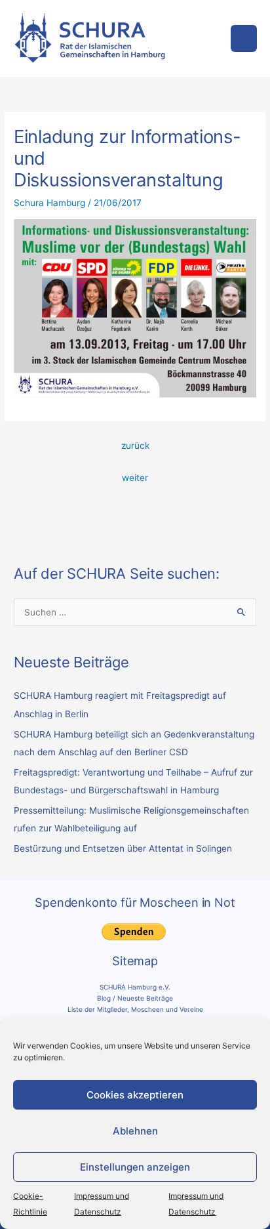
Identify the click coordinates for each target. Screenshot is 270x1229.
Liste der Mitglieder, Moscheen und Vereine (135, 1009)
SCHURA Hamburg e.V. (135, 987)
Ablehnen (135, 1131)
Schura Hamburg (49, 203)
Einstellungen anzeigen (135, 1167)
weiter (135, 477)
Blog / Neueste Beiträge (135, 998)
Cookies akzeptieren (135, 1095)
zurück (135, 445)
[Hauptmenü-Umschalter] (244, 38)
